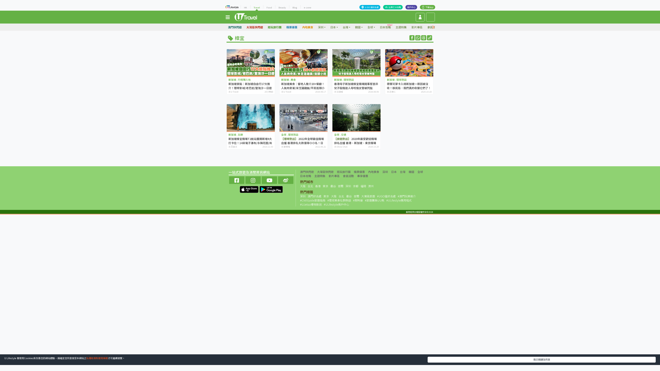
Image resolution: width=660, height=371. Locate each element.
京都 (356, 186)
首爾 (340, 186)
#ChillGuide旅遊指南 (312, 200)
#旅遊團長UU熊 (374, 200)
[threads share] (423, 38)
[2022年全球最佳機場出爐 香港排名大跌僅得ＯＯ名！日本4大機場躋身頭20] (303, 117)
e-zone (307, 7)
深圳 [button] (320, 27)
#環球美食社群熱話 (339, 200)
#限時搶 (358, 200)
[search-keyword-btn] (430, 17)
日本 (394, 172)
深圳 (385, 172)
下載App (429, 7)
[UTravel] (246, 17)
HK (245, 7)
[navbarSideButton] (227, 17)
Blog (295, 7)
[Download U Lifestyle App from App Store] (249, 189)
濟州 (371, 186)
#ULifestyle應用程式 (399, 200)
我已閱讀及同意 (541, 359)
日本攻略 (385, 27)
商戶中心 (411, 7)
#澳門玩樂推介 (407, 196)
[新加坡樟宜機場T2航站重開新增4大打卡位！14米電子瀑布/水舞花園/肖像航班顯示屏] (251, 117)
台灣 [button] (345, 27)
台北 (310, 186)
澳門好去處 (314, 196)
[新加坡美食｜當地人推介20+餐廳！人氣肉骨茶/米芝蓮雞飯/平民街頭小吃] (303, 62)
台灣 (402, 172)
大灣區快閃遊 (254, 27)
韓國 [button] (358, 27)
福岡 (363, 186)
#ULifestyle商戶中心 (336, 204)
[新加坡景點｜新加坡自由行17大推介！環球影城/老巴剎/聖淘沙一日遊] (251, 62)
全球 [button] (370, 27)
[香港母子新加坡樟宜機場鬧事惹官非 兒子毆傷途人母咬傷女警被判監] (356, 62)
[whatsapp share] (418, 38)
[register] (420, 17)
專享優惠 (362, 176)
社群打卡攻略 (395, 7)
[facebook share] (412, 38)
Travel (257, 7)
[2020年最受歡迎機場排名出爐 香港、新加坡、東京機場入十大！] (356, 117)
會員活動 (348, 176)
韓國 (411, 172)
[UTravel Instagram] (253, 179)
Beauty (282, 7)
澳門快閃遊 (235, 27)
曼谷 (333, 186)
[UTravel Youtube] (269, 179)
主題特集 (401, 27)
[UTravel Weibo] (286, 179)
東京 (325, 186)
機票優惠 (291, 27)
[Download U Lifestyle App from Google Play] (271, 189)
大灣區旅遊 (368, 196)
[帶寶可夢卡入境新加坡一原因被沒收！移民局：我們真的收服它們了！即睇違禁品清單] (409, 62)
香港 (318, 186)
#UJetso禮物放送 (311, 204)
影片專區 (416, 27)
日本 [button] (333, 27)
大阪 (303, 186)
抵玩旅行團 (275, 27)
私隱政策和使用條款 (97, 358)
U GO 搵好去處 (372, 7)
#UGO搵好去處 (386, 196)
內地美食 (307, 27)
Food (269, 7)
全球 (420, 172)
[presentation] (433, 27)
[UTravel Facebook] (237, 179)
